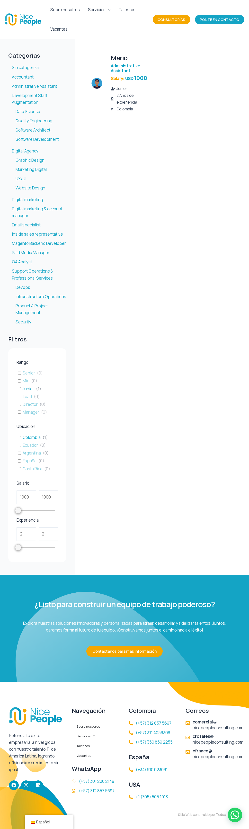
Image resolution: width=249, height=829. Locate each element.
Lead (27, 396)
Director (30, 404)
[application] (108, 9)
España (29, 461)
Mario (119, 57)
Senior (29, 373)
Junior (28, 389)
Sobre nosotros (65, 9)
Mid (26, 380)
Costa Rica (32, 469)
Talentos (127, 9)
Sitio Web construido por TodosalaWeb (207, 814)
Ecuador (30, 445)
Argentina (32, 453)
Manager (31, 412)
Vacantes (59, 29)
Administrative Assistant (125, 68)
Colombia (32, 437)
